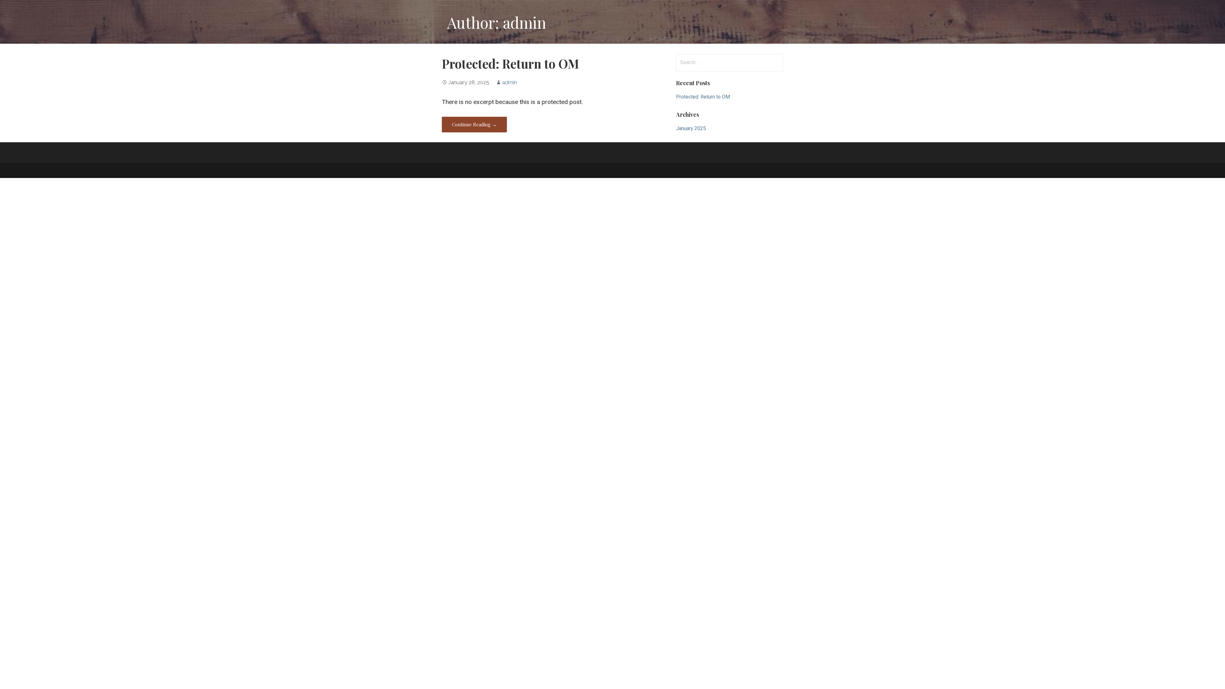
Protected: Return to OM (510, 63)
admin (509, 82)
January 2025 (691, 128)
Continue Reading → (474, 124)
